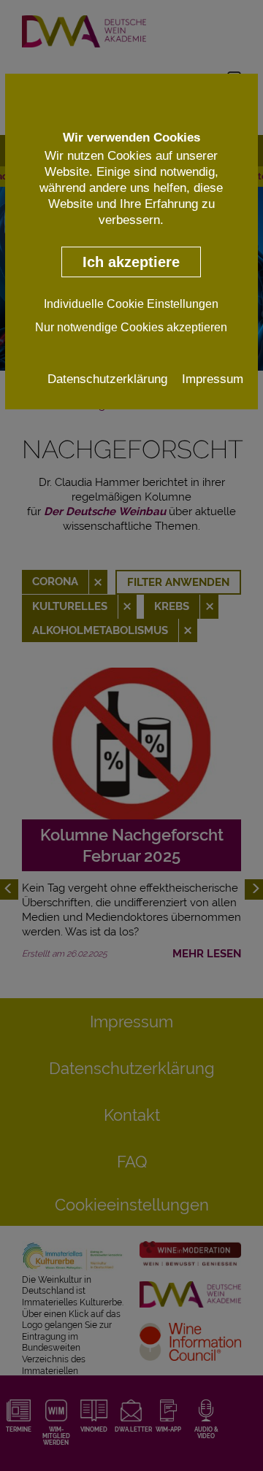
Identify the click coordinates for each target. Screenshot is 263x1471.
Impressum (212, 378)
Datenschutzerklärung (107, 378)
